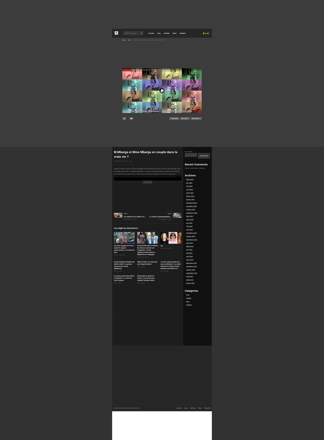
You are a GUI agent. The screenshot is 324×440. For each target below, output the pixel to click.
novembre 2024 (191, 233)
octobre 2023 (190, 270)
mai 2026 (189, 186)
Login (207, 33)
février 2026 (190, 196)
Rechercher (189, 152)
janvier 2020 (190, 283)
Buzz (174, 33)
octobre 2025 (190, 209)
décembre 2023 (191, 263)
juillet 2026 (189, 179)
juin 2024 (189, 250)
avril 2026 (189, 189)
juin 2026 (189, 183)
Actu (159, 33)
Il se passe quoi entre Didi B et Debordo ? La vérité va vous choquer (124, 278)
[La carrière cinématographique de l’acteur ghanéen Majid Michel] (165, 218)
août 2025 (189, 216)
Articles (167, 33)
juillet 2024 (189, 246)
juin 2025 (189, 223)
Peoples (183, 33)
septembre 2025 (191, 213)
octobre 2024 (190, 236)
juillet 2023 (189, 280)
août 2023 (189, 276)
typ (162, 246)
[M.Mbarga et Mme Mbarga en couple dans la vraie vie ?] (124, 238)
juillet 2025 (189, 220)
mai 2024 (189, 253)
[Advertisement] (162, 14)
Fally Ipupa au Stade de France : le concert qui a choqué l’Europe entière (146, 278)
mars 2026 (189, 193)
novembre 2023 (191, 266)
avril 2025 (189, 230)
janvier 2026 (190, 199)
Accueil (151, 33)
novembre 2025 (191, 206)
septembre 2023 (191, 273)
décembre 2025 (191, 203)
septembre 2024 (191, 240)
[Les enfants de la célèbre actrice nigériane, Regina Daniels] (130, 218)
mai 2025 (189, 226)
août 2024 (189, 243)
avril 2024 (189, 256)
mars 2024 (189, 260)
